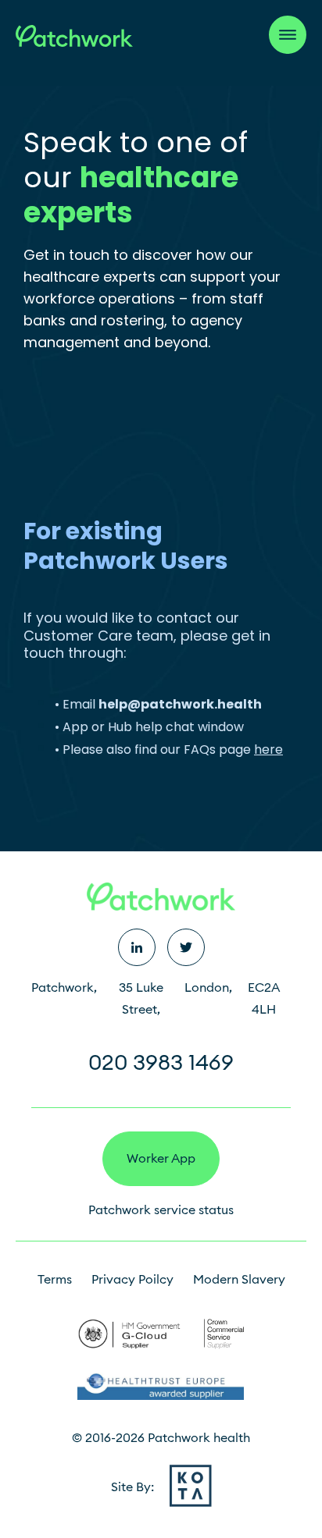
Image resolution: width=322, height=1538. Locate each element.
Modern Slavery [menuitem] (239, 1279)
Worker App (161, 1158)
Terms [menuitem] (55, 1279)
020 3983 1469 (161, 1062)
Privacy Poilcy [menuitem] (132, 1279)
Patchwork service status (161, 1210)
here (268, 749)
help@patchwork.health (180, 704)
